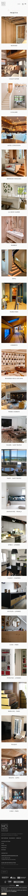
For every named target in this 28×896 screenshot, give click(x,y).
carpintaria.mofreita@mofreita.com (9, 855)
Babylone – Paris (14, 711)
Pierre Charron (14, 411)
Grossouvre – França (14, 511)
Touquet (14, 744)
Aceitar (4, 893)
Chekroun (14, 345)
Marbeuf (14, 245)
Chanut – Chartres (14, 578)
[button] (19, 3)
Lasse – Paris (14, 644)
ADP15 (14, 278)
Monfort (14, 45)
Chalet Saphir (14, 79)
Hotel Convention (14, 145)
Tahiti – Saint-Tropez (14, 478)
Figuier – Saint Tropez (14, 445)
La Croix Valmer (14, 212)
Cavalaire (14, 112)
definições (14, 891)
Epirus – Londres (14, 545)
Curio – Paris (14, 811)
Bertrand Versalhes (14, 178)
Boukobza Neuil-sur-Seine (14, 378)
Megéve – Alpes (14, 778)
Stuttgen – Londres (14, 611)
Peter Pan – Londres (14, 678)
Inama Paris (14, 312)
